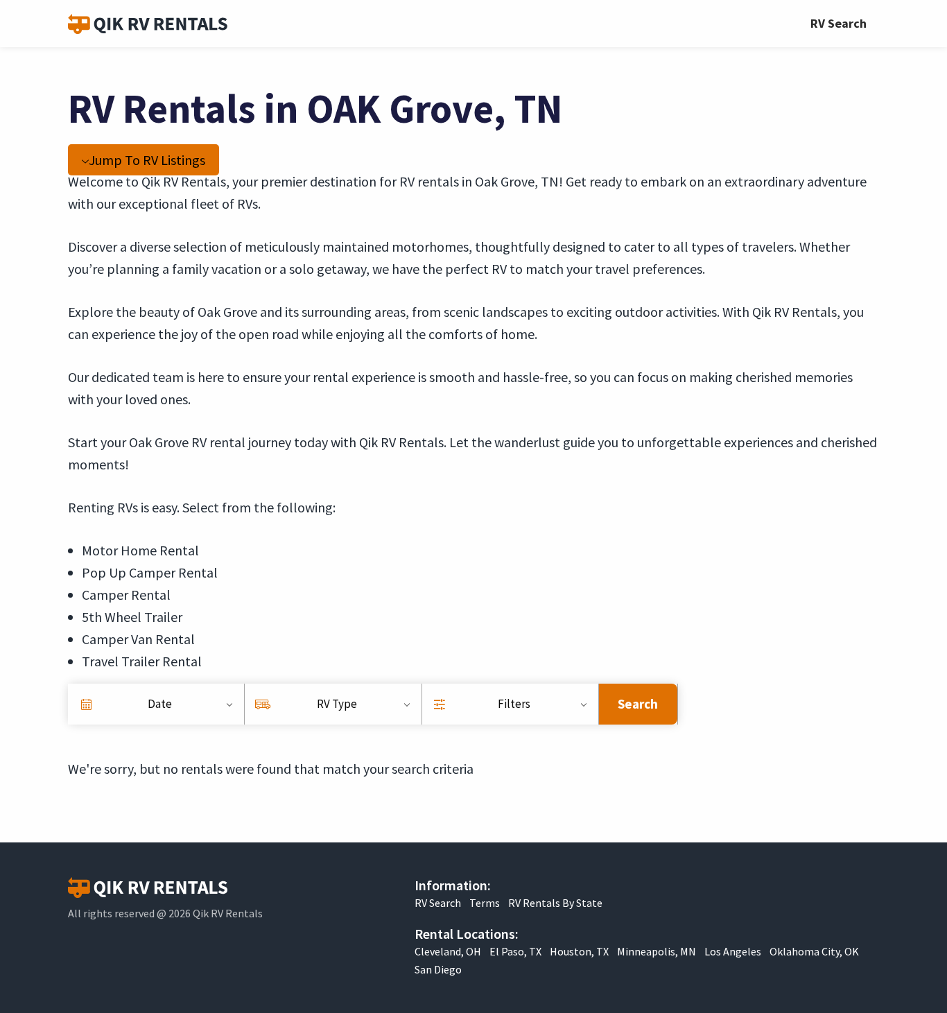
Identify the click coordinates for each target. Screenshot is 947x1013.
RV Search (438, 903)
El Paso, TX (515, 951)
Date (160, 703)
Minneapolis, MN (656, 951)
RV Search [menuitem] (838, 23)
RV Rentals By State (555, 903)
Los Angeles (732, 951)
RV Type (337, 703)
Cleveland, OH (448, 951)
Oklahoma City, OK (814, 951)
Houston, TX (579, 951)
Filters (514, 703)
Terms (484, 903)
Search (638, 703)
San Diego (438, 969)
